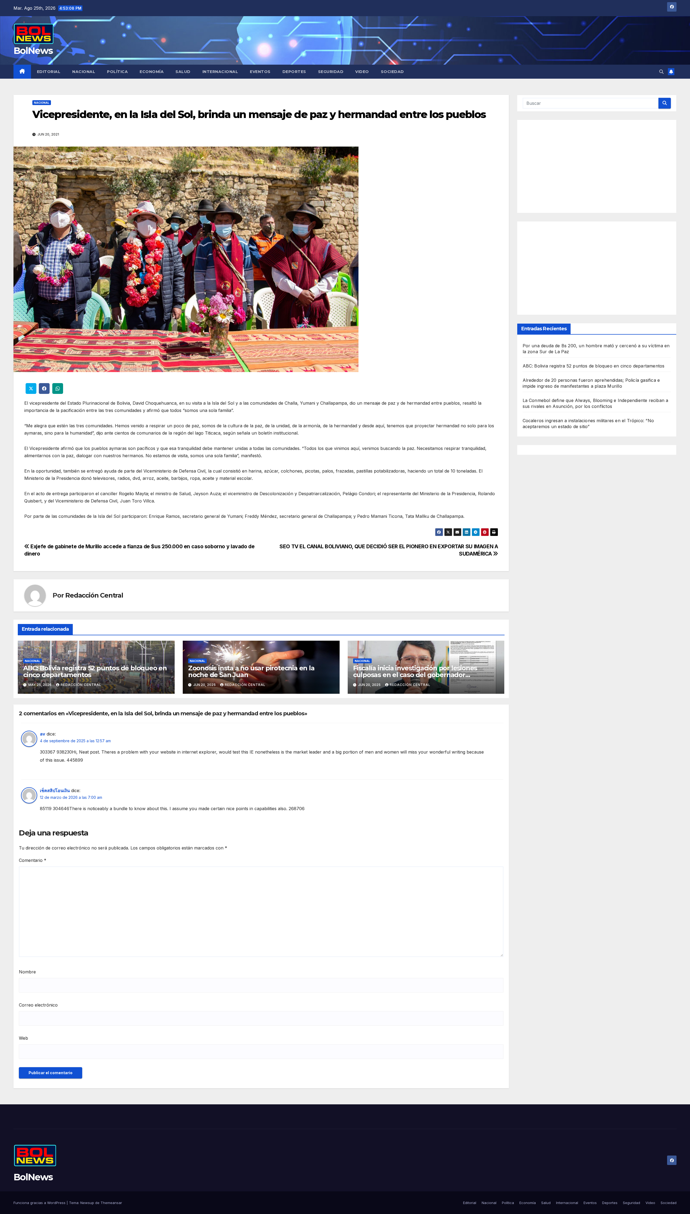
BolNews (33, 50)
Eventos (260, 71)
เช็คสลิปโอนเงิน (55, 790)
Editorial (49, 71)
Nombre (27, 971)
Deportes (294, 71)
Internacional (220, 71)
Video (362, 71)
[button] (661, 71)
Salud (183, 71)
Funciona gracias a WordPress (40, 1203)
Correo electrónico (38, 1005)
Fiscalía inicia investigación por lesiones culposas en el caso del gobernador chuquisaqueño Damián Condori (415, 674)
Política (117, 71)
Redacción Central (94, 595)
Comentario (32, 860)
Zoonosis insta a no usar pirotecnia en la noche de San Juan (251, 671)
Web (23, 1038)
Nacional (83, 71)
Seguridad (331, 71)
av (42, 734)
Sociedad (392, 71)
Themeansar (111, 1203)
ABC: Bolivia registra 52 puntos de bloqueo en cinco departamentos (95, 671)
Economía (152, 71)
